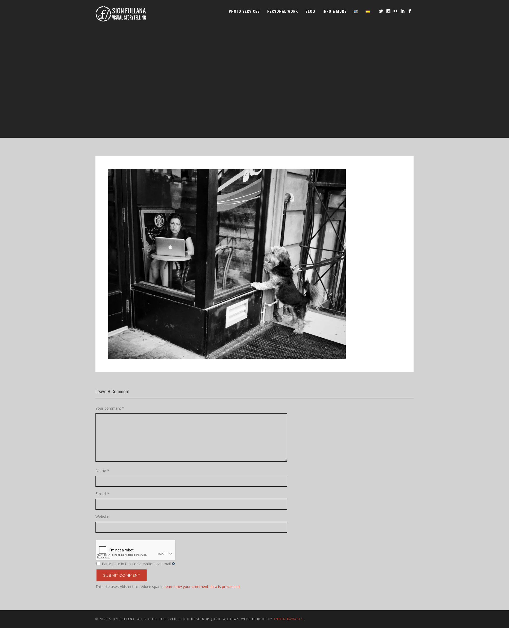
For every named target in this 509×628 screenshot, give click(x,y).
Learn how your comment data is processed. (202, 586)
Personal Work (282, 11)
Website (102, 516)
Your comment (109, 408)
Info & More (334, 11)
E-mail (102, 493)
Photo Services (244, 11)
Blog (310, 11)
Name (102, 470)
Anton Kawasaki (289, 619)
